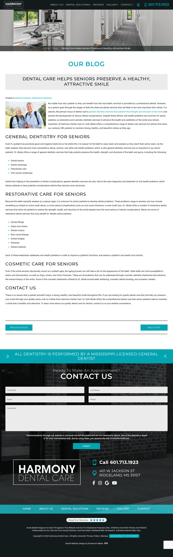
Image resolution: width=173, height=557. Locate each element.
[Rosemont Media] (106, 543)
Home (46, 48)
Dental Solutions (77, 5)
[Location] (140, 5)
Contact (126, 5)
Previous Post (19, 327)
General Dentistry (23, 97)
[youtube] (114, 483)
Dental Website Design (75, 543)
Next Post (154, 327)
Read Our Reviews (78, 520)
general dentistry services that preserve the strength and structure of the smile (126, 111)
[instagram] (100, 483)
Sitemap (104, 536)
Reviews (98, 5)
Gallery (112, 5)
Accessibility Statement (124, 536)
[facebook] (93, 483)
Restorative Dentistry (42, 97)
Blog (54, 48)
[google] (107, 483)
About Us (56, 5)
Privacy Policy (93, 536)
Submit (86, 446)
